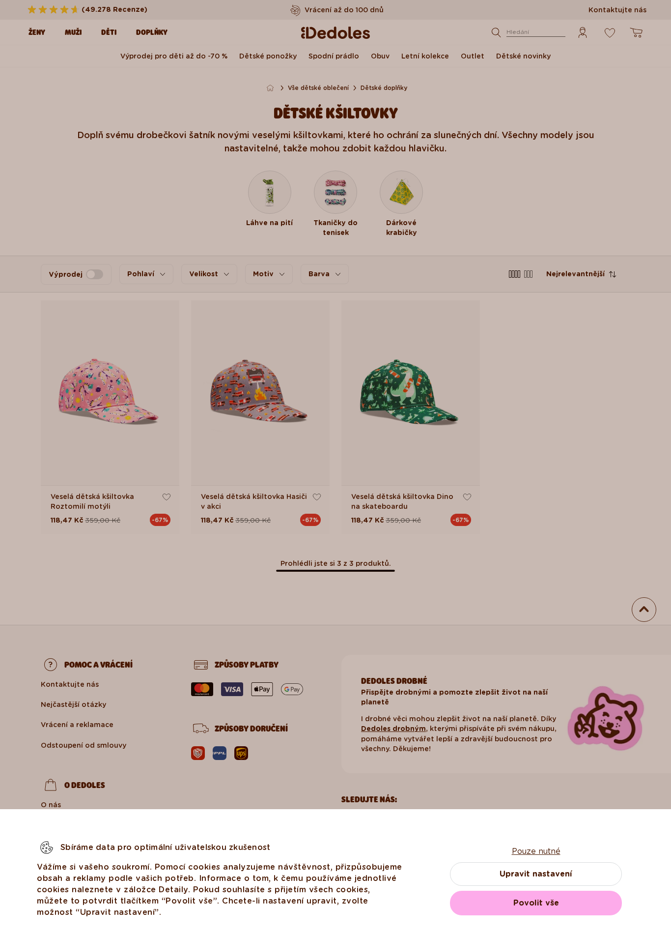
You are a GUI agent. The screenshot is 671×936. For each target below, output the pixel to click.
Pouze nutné (536, 851)
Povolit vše (536, 902)
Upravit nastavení (536, 873)
